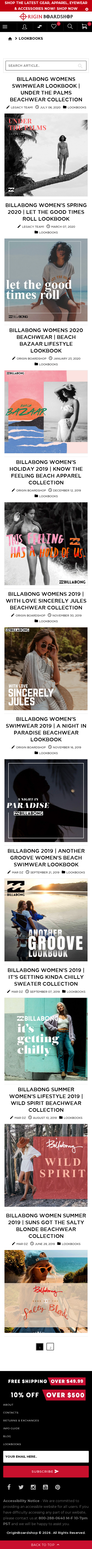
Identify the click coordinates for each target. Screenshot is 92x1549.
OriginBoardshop (22, 1533)
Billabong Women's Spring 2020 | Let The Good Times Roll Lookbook (46, 211)
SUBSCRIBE (43, 1471)
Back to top (43, 1545)
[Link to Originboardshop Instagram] (33, 1487)
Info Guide (11, 1428)
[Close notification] (87, 9)
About (8, 1404)
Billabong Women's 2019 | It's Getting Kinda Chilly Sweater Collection (46, 977)
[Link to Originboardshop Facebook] (8, 1487)
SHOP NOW (67, 9)
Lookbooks (31, 38)
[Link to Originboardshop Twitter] (21, 1487)
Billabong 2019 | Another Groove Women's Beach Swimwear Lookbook (46, 857)
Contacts (11, 1412)
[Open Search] (70, 27)
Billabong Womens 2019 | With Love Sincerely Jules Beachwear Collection (46, 600)
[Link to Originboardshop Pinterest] (57, 1487)
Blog (7, 1436)
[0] (53, 27)
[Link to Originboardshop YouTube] (45, 1487)
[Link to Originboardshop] (46, 16)
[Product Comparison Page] (39, 28)
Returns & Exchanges (21, 1420)
